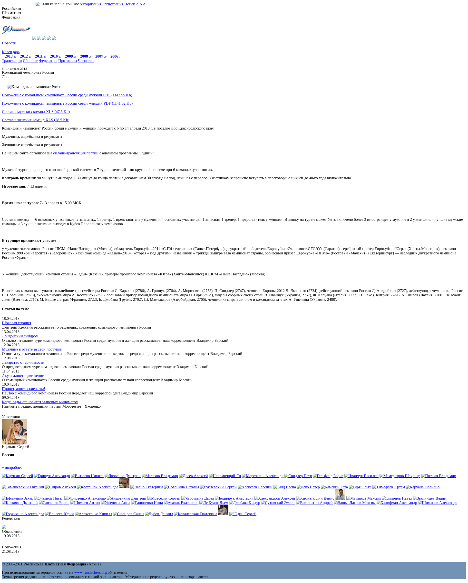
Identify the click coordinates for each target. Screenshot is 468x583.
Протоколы (67, 61)
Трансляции (12, 61)
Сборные (30, 61)
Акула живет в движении (23, 375)
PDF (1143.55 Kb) (67, 95)
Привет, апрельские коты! (23, 389)
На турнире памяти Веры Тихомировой (35, 523)
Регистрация (112, 4)
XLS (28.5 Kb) (35, 120)
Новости (9, 43)
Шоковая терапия (16, 323)
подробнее (13, 467)
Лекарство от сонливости (23, 362)
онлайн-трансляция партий (76, 153)
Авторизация (90, 4)
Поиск (129, 4)
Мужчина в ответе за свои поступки (32, 349)
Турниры (9, 47)
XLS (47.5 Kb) (36, 112)
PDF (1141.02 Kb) (67, 103)
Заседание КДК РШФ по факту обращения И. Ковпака (47, 540)
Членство (86, 61)
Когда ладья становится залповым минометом (40, 402)
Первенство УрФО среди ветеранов (31, 556)
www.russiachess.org (90, 572)
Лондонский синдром (20, 336)
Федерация (48, 61)
